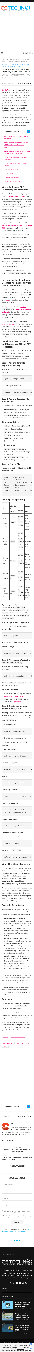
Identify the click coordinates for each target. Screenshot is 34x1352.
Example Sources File (13, 177)
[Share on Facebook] (18, 83)
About (5, 1342)
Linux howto (25, 1043)
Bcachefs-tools (7, 1040)
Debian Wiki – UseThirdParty (13, 696)
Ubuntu (5, 1046)
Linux (17, 1043)
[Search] (23, 53)
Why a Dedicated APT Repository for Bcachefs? (16, 138)
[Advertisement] (17, 32)
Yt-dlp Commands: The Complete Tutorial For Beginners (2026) (22, 1304)
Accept (20, 1350)
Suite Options (9, 173)
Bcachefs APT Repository (18, 1037)
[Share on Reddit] (24, 83)
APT (7, 300)
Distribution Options (12, 169)
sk (8, 74)
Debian (17, 1040)
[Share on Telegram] (28, 83)
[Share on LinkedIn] (22, 83)
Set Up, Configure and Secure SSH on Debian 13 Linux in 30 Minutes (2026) (23, 1328)
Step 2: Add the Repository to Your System (16, 164)
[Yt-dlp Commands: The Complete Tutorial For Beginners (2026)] (7, 1305)
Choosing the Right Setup (13, 181)
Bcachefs (12, 59)
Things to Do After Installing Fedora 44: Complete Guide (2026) (22, 1315)
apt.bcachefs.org (8, 324)
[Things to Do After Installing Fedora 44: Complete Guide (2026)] (7, 1316)
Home (3, 59)
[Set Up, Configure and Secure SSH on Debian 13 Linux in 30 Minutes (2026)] (7, 1328)
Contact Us (11, 1342)
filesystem (25, 1040)
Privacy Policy (20, 1342)
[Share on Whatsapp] (26, 83)
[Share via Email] (30, 83)
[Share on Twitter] (20, 83)
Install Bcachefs (7, 1043)
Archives (4, 1288)
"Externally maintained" (16, 196)
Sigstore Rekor (17, 702)
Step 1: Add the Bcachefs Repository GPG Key (16, 158)
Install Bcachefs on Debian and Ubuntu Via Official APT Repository (17, 152)
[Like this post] (16, 83)
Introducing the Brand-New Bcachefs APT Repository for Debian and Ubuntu (16, 145)
